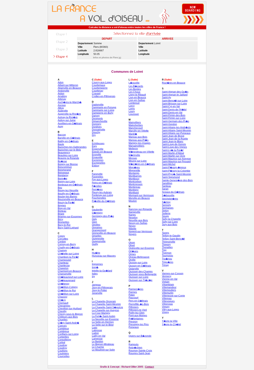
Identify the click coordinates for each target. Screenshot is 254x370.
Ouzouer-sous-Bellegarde (143, 274)
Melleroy (133, 148)
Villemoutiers (169, 290)
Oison (132, 242)
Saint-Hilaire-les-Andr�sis (176, 127)
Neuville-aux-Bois (138, 220)
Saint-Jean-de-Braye (173, 136)
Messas (133, 158)
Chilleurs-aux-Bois (68, 317)
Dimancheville (99, 121)
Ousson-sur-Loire (138, 262)
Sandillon (167, 183)
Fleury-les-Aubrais (102, 192)
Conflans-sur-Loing (68, 334)
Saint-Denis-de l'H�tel (174, 109)
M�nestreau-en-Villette (141, 151)
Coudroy (62, 348)
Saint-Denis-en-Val (172, 112)
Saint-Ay (166, 97)
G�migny (97, 212)
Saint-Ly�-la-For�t (172, 150)
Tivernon (166, 252)
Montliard (134, 192)
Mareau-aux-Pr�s (138, 140)
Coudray (62, 345)
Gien (94, 222)
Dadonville (98, 104)
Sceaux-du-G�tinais (173, 192)
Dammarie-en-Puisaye (104, 107)
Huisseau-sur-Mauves (104, 255)
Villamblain (168, 284)
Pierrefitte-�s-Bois (139, 304)
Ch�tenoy (63, 283)
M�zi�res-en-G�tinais (142, 164)
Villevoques (168, 301)
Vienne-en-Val (169, 279)
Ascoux (62, 105)
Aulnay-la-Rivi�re (68, 117)
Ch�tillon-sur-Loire (68, 294)
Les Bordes (135, 89)
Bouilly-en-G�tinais (68, 193)
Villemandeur (169, 287)
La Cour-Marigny (101, 313)
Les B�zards (136, 86)
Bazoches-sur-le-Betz (69, 149)
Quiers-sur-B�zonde (140, 336)
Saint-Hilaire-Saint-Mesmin (176, 130)
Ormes (132, 254)
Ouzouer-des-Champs (141, 271)
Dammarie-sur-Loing (103, 110)
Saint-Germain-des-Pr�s (175, 121)
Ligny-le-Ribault (137, 94)
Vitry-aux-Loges (170, 309)
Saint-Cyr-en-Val (171, 106)
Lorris (132, 108)
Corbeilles (63, 337)
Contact (149, 366)
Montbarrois (135, 176)
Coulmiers (63, 353)
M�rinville (134, 155)
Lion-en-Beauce (137, 97)
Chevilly (62, 311)
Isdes (95, 273)
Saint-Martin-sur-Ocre (173, 156)
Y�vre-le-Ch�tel (171, 324)
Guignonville (99, 241)
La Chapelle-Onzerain (104, 301)
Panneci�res (136, 289)
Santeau (166, 186)
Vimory (165, 306)
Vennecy (166, 276)
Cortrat (61, 342)
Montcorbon (135, 181)
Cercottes (63, 238)
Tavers (165, 232)
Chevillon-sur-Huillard (70, 308)
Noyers (132, 234)
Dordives (97, 126)
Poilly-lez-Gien (136, 312)
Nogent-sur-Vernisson (140, 231)
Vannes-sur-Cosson (172, 273)
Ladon (95, 333)
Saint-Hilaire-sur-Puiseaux (176, 133)
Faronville (97, 174)
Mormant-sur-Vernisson (141, 195)
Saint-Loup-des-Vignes (174, 147)
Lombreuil (134, 103)
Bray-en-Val (64, 208)
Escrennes (97, 160)
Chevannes (64, 305)
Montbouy (134, 178)
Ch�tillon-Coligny (68, 287)
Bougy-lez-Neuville (68, 190)
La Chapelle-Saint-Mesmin (106, 304)
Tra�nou (167, 258)
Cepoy (61, 236)
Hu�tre (96, 252)
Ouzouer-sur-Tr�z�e (140, 280)
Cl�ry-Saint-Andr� (68, 322)
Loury (132, 111)
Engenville (97, 149)
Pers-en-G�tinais (138, 300)
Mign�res (134, 167)
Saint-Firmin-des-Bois (173, 115)
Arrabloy (62, 96)
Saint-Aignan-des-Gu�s (175, 91)
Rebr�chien (135, 347)
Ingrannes (97, 264)
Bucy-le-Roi (64, 225)
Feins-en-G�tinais (102, 182)
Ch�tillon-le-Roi (67, 290)
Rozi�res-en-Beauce (173, 82)
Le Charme (98, 347)
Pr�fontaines (136, 318)
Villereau (167, 298)
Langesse (97, 338)
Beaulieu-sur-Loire (68, 155)
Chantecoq (64, 265)
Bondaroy (63, 175)
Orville (132, 259)
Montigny (134, 189)
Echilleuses (98, 143)
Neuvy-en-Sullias (138, 223)
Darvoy (96, 115)
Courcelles (63, 356)
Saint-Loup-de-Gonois (174, 144)
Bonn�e (62, 178)
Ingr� (95, 267)
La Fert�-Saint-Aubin (103, 316)
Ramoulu (134, 344)
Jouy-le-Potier (99, 290)
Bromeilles (63, 222)
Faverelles (97, 176)
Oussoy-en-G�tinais (140, 265)
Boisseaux (63, 172)
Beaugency (64, 152)
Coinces (62, 325)
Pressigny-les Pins (139, 324)
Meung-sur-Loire (138, 161)
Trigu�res (167, 262)
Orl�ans (133, 251)
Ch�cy (62, 300)
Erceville (96, 154)
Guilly (95, 244)
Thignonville (168, 241)
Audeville (63, 110)
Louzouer (134, 114)
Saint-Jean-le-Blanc (172, 141)
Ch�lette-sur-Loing (68, 253)
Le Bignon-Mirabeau (103, 344)
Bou (60, 187)
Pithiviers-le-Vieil (138, 310)
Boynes (62, 205)
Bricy (60, 219)
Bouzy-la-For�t (66, 202)
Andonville (63, 90)
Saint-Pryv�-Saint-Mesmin (176, 174)
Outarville (134, 268)
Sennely (166, 205)
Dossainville (98, 129)
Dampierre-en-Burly (102, 113)
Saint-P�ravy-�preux (174, 167)
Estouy (95, 165)
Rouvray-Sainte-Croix (140, 350)
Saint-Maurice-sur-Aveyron (176, 158)
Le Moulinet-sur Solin (103, 349)
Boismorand (64, 169)
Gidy (94, 219)
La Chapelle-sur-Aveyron (105, 310)
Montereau (134, 187)
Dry (94, 135)
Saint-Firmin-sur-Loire (174, 118)
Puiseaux (134, 327)
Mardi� (133, 134)
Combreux (63, 331)
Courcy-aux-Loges (102, 82)
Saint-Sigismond (171, 177)
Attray (61, 108)
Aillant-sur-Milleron (68, 85)
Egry (94, 146)
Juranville (97, 293)
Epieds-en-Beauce (102, 151)
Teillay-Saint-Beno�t (173, 238)
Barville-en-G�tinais (69, 138)
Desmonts (97, 118)
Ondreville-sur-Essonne (141, 248)
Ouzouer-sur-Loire (138, 277)
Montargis (134, 173)
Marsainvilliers (136, 145)
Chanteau (63, 262)
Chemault (63, 303)
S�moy (166, 202)
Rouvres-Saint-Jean (139, 353)
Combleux (63, 328)
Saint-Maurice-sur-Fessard (176, 161)
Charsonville (64, 273)
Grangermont (99, 230)
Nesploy (133, 217)
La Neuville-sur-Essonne (105, 319)
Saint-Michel (168, 164)
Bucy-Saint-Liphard (68, 227)
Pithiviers (134, 307)
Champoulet (64, 260)
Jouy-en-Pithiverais (102, 287)
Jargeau (96, 284)
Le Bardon (97, 341)
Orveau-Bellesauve (139, 257)
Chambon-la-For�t (68, 257)
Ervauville (97, 157)
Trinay (165, 265)
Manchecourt (136, 128)
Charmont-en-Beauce (69, 271)
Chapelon (63, 268)
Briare (61, 213)
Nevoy (132, 226)
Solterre (166, 213)
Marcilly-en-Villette (139, 130)
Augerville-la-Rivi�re (69, 114)
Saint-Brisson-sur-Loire (174, 103)
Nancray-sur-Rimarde (140, 209)
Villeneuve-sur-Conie (173, 295)
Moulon (133, 201)
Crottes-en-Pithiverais (103, 96)
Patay (132, 295)
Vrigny (165, 312)
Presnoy (133, 321)
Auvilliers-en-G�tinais (70, 123)
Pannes (133, 292)
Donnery (96, 124)
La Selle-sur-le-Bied (103, 324)
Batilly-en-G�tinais (68, 141)
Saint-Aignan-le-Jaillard (175, 94)
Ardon (61, 93)
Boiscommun (65, 167)
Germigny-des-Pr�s (103, 216)
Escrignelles (98, 163)
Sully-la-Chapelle (171, 219)
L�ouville (134, 82)
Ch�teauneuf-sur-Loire (70, 277)
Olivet (132, 245)
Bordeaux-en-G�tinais (70, 184)
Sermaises (167, 208)
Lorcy (132, 105)
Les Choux (134, 92)
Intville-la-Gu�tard (102, 270)
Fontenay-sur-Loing (102, 195)
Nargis (132, 214)
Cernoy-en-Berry (67, 244)
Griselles (96, 235)
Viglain (165, 281)
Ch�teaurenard (66, 280)
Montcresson (135, 184)
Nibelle (132, 228)
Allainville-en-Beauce (69, 88)
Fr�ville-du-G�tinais (103, 201)
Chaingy (62, 250)
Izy (93, 276)
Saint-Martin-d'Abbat (173, 153)
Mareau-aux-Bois (138, 137)
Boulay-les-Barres (67, 196)
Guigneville (98, 238)
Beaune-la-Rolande (68, 158)
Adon (61, 82)
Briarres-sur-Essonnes (70, 216)
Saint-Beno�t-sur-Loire (175, 100)
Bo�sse (62, 161)
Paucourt (133, 297)
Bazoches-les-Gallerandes (72, 147)
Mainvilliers (135, 122)
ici (120, 57)
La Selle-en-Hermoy (103, 322)
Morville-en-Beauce (139, 198)
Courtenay (97, 90)
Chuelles (62, 319)
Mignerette (134, 170)
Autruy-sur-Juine (67, 120)
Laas (94, 327)
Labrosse (97, 330)
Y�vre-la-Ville (170, 321)
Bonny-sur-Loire (66, 181)
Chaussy (62, 296)
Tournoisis (167, 255)
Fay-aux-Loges (100, 179)
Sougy (165, 216)
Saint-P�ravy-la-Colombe (176, 170)
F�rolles (97, 186)
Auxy (60, 126)
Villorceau (167, 304)
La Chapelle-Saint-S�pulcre (107, 307)
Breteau (62, 211)
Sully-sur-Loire (170, 221)
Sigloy (165, 210)
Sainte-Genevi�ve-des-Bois (177, 180)
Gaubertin (97, 209)
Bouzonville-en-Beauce (70, 199)
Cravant (96, 93)
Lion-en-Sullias (137, 100)
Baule (61, 144)
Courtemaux (98, 85)
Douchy (96, 132)
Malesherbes (136, 125)
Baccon (62, 134)
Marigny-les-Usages (139, 143)
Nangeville (134, 212)
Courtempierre (100, 88)
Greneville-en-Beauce (104, 233)
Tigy (164, 250)
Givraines (97, 227)
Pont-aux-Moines (138, 315)
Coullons (62, 350)
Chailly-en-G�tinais (69, 247)
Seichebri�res (170, 198)
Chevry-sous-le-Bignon (70, 314)
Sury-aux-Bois (169, 224)
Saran (165, 188)
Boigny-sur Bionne (68, 164)
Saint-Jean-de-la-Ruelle (175, 138)
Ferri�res (97, 189)
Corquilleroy (64, 339)
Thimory (166, 244)
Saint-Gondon (169, 124)
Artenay (62, 99)
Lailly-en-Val (98, 336)
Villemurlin (167, 293)
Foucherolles (99, 198)
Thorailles (167, 247)
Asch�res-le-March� (70, 102)
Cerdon (62, 241)
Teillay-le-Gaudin (171, 235)
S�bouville (168, 195)
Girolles (96, 224)
